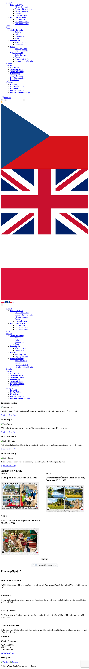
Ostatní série (19, 45)
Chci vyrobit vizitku (22, 22)
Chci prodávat (20, 20)
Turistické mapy (21, 55)
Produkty (9, 28)
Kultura (17, 34)
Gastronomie (19, 36)
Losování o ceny (21, 15)
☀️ (2, 102)
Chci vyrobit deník (22, 24)
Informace (9, 82)
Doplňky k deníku (21, 51)
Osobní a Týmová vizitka (24, 9)
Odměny (18, 13)
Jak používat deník (22, 7)
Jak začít (9, 3)
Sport (17, 38)
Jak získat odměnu (21, 11)
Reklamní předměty (22, 59)
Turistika (18, 32)
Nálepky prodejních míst (24, 61)
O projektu (9, 65)
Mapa (8, 26)
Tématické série (20, 42)
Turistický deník (21, 49)
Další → (44, 559)
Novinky (9, 63)
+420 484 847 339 (7, 653)
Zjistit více (5, 415)
